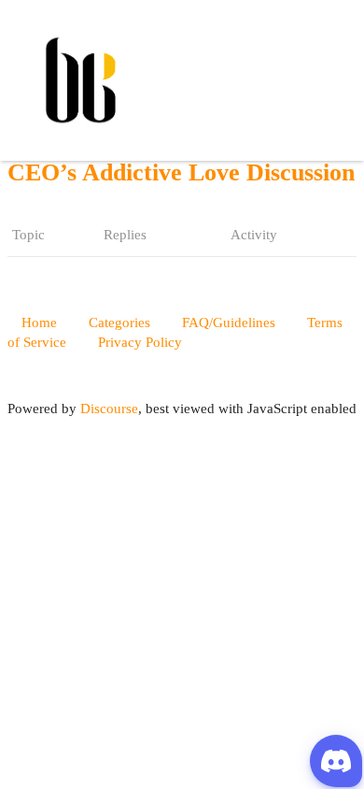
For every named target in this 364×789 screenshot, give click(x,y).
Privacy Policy (140, 342)
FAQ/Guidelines (228, 322)
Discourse (109, 408)
